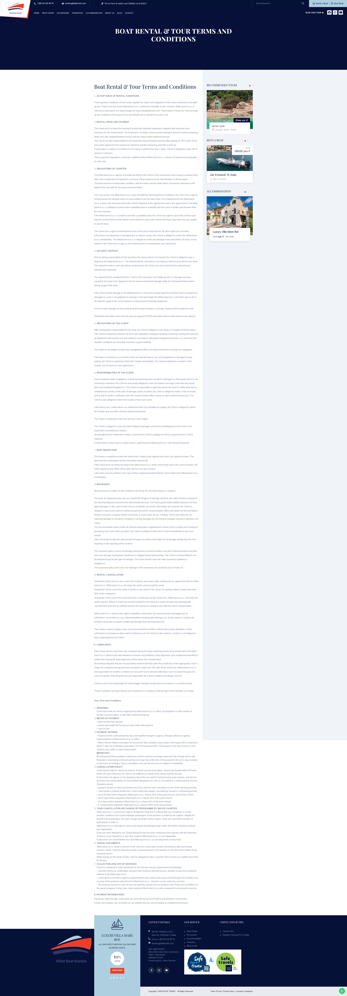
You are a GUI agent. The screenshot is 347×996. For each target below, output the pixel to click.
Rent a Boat (48, 13)
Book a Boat (322, 3)
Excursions (63, 13)
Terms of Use (216, 991)
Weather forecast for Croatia (236, 935)
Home (36, 13)
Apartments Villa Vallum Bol (229, 231)
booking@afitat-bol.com (75, 3)
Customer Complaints (244, 991)
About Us (109, 13)
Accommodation (94, 13)
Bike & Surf (192, 946)
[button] (247, 85)
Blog (119, 13)
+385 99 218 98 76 (45, 3)
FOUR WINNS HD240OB (225, 174)
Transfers (77, 13)
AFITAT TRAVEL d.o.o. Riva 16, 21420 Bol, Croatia (164, 933)
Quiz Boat (338, 3)
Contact (129, 13)
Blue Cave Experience (223, 126)
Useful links (228, 931)
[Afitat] (15, 8)
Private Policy (228, 991)
